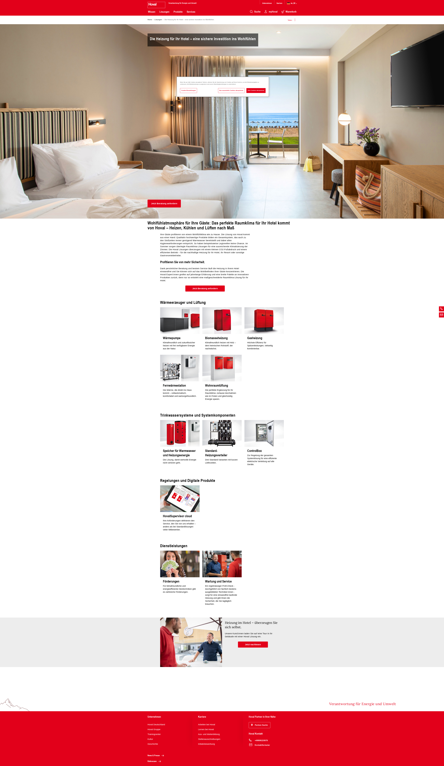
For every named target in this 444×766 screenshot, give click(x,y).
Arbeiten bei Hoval (206, 724)
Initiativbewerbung (206, 744)
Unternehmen (267, 3)
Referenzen (152, 761)
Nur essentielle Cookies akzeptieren (231, 90)
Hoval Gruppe (154, 729)
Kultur (150, 739)
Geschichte (153, 744)
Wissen (151, 11)
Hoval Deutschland (156, 724)
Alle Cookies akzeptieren (256, 90)
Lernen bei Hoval (206, 729)
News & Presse (154, 755)
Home (150, 19)
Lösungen (164, 11)
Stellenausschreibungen (209, 739)
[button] (164, 203)
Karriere (279, 3)
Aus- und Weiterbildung (209, 734)
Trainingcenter (154, 734)
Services (191, 11)
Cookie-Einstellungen (188, 90)
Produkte (178, 11)
